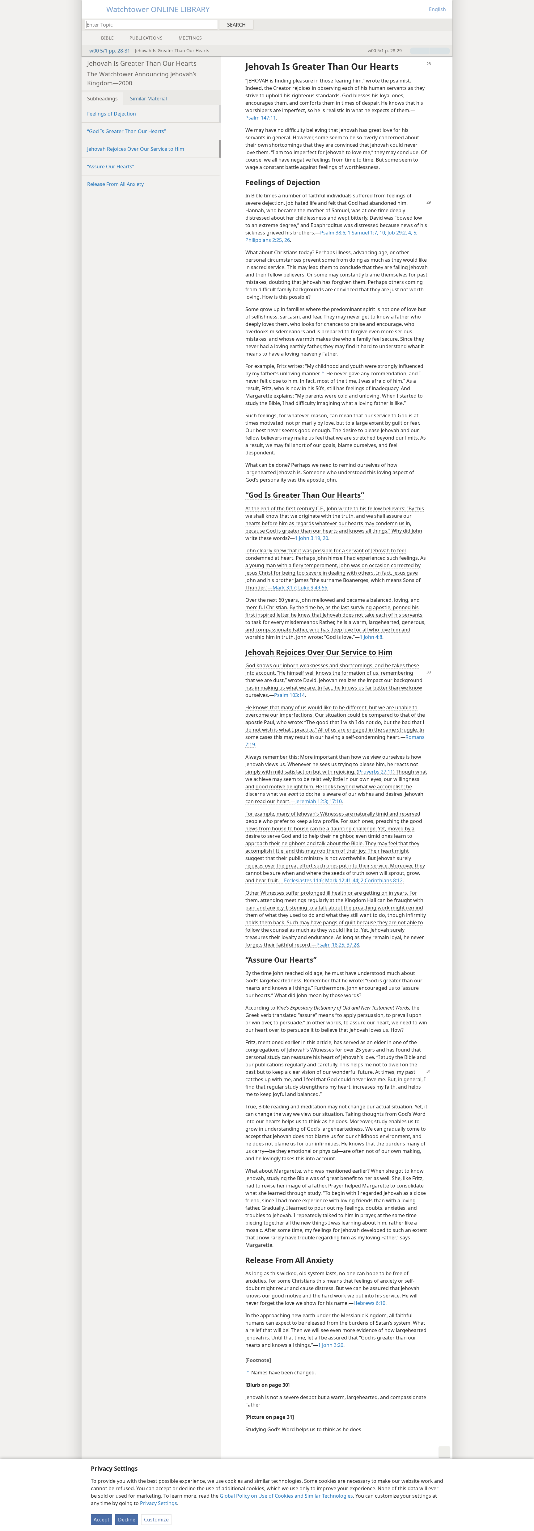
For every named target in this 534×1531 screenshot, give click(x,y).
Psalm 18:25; (330, 944)
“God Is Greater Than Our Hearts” (126, 131)
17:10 (335, 801)
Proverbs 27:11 (375, 771)
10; (382, 232)
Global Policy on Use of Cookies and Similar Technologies (286, 1495)
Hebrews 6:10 (369, 1303)
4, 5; (412, 232)
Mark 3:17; (285, 587)
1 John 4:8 (371, 637)
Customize (156, 1519)
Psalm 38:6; (333, 232)
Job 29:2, (396, 232)
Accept (101, 1519)
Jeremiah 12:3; (311, 801)
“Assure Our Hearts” (110, 166)
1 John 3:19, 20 (311, 538)
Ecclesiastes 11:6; (304, 880)
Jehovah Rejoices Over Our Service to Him (135, 149)
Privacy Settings (158, 1503)
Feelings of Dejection (111, 113)
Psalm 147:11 (260, 117)
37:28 (352, 944)
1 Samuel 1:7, (362, 232)
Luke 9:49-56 (312, 587)
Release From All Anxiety (115, 184)
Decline (126, 1519)
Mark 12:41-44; (341, 880)
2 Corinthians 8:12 (381, 880)
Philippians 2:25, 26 (267, 240)
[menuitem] (445, 24)
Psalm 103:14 (289, 695)
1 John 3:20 (330, 1345)
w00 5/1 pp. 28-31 (109, 50)
